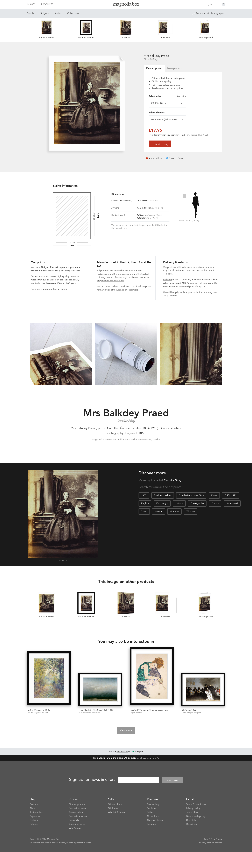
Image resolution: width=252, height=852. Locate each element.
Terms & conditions (196, 804)
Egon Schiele (136, 712)
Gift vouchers (115, 804)
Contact (34, 804)
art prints (178, 88)
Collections (73, 13)
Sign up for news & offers (92, 779)
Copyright (191, 820)
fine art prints (60, 289)
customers (132, 289)
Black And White (162, 495)
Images (31, 4)
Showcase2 (232, 503)
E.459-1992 (231, 495)
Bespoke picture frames (54, 842)
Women (191, 511)
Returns (33, 824)
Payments (35, 816)
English (145, 503)
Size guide (181, 96)
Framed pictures (77, 808)
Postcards (74, 820)
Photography (197, 503)
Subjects (44, 13)
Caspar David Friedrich (89, 712)
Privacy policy (193, 808)
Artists (58, 13)
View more (126, 730)
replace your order (189, 292)
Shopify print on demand (210, 842)
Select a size (167, 96)
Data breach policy (195, 816)
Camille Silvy (151, 59)
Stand (144, 511)
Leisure (179, 503)
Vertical (158, 511)
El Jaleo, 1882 (189, 709)
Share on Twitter (176, 158)
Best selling (153, 804)
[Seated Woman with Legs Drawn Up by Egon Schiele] (152, 676)
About (33, 808)
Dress (214, 495)
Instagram (152, 824)
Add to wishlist (155, 158)
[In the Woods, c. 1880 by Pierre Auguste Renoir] (49, 678)
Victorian (174, 511)
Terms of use (192, 812)
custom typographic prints (78, 842)
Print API (208, 839)
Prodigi (219, 839)
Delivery (167, 279)
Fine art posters (77, 804)
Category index (155, 820)
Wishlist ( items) (116, 812)
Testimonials (36, 812)
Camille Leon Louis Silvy (191, 495)
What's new (75, 828)
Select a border (156, 112)
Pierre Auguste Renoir (38, 712)
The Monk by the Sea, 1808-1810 (96, 709)
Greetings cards (77, 824)
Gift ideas (113, 808)
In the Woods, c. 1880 (39, 709)
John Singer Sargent (191, 712)
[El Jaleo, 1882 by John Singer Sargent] (203, 689)
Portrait (215, 503)
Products (47, 4)
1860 (143, 495)
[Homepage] (126, 5)
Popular (31, 13)
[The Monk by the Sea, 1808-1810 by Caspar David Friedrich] (100, 689)
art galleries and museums (110, 280)
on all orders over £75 (126, 757)
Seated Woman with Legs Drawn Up (149, 709)
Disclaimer (191, 824)
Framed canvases (78, 816)
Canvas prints (76, 812)
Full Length (162, 503)
